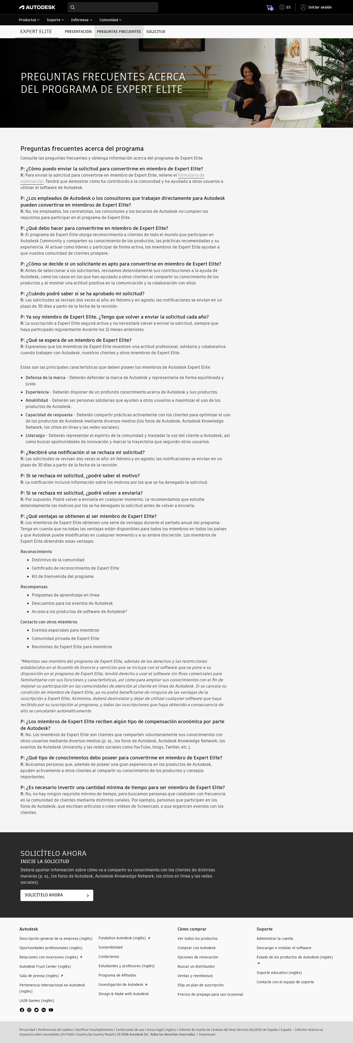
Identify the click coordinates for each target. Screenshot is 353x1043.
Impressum (207, 1034)
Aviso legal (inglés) (161, 1029)
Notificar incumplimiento (94, 1029)
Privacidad (27, 1029)
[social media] (36, 1010)
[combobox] (113, 7)
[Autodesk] (37, 7)
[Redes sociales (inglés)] (36, 1012)
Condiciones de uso (130, 1029)
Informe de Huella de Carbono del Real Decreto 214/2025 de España (228, 1029)
